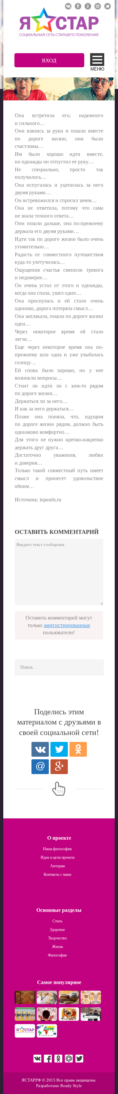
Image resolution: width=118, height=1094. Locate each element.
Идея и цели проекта (57, 857)
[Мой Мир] (40, 766)
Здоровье (57, 930)
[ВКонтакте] (40, 749)
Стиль (57, 921)
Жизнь (57, 947)
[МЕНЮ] (97, 59)
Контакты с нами (57, 874)
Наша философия (57, 849)
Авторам (57, 866)
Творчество (57, 938)
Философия (57, 955)
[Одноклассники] (78, 749)
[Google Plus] (59, 766)
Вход (49, 60)
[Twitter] (59, 749)
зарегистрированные (67, 625)
